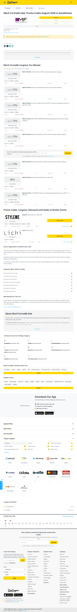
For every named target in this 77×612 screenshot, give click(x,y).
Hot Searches (63, 568)
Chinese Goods (31, 561)
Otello (45, 570)
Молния (46, 580)
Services (30, 579)
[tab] (5, 520)
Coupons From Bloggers (65, 596)
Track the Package (64, 566)
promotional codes (11, 343)
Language (6, 572)
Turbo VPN (46, 561)
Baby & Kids (30, 572)
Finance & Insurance (32, 556)
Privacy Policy (51, 156)
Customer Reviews (64, 556)
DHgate (45, 563)
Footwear (30, 581)
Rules (6, 83)
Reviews (56, 20)
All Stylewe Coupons (67, 226)
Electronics (30, 588)
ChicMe (45, 568)
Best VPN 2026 (63, 603)
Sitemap (62, 575)
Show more (37, 57)
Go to (10, 464)
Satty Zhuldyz (47, 556)
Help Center (62, 559)
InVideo (45, 566)
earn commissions (17, 600)
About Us (62, 554)
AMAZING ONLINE (48, 575)
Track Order (56, 23)
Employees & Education (33, 577)
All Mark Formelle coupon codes (11, 32)
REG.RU (45, 554)
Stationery (30, 570)
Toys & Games (31, 574)
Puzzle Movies (47, 573)
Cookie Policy (63, 582)
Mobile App (62, 561)
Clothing (30, 586)
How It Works (1, 485)
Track (22, 560)
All (5, 523)
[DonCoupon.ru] (10, 2)
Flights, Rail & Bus (32, 591)
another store (45, 36)
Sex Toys (30, 554)
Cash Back (62, 563)
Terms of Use (63, 580)
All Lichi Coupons (67, 242)
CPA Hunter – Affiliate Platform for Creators (65, 599)
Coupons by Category (65, 573)
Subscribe (68, 153)
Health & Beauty (31, 559)
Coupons (56, 17)
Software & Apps (32, 584)
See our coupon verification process (12, 307)
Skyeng (45, 559)
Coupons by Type (64, 570)
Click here (25, 610)
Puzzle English (47, 577)
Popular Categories (68, 516)
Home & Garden (31, 563)
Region (5, 567)
